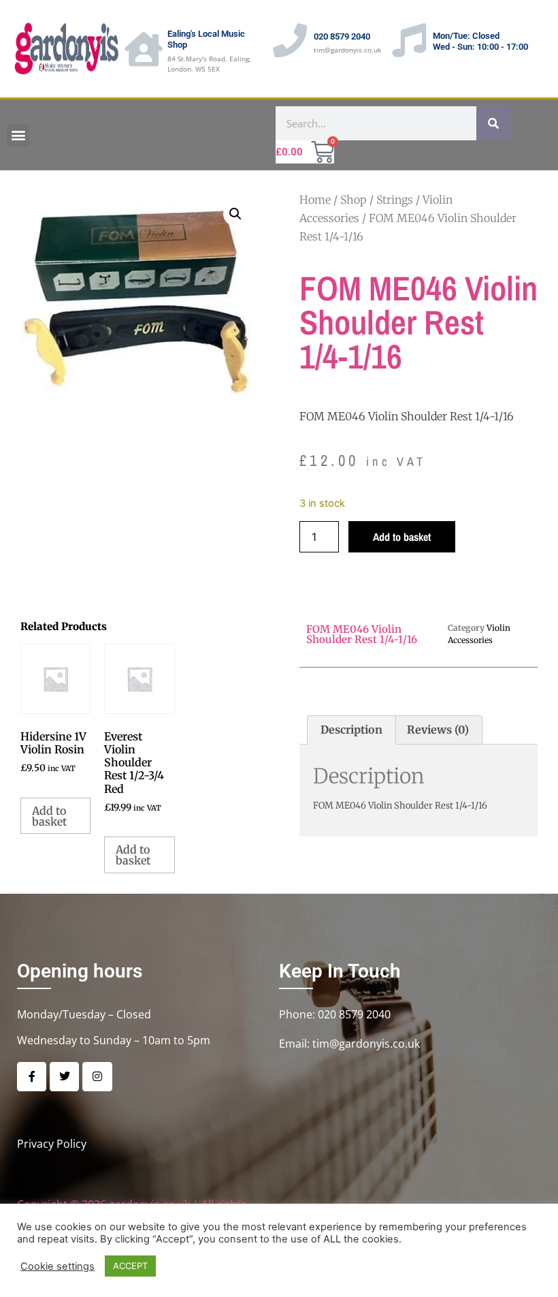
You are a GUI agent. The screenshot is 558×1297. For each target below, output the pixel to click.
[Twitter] (64, 1076)
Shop (353, 199)
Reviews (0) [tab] (438, 729)
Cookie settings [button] (57, 1266)
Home (315, 199)
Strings (394, 199)
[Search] (493, 123)
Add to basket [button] (49, 816)
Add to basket (402, 536)
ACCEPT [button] (130, 1265)
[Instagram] (97, 1076)
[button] (18, 135)
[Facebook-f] (31, 1076)
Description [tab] (351, 729)
